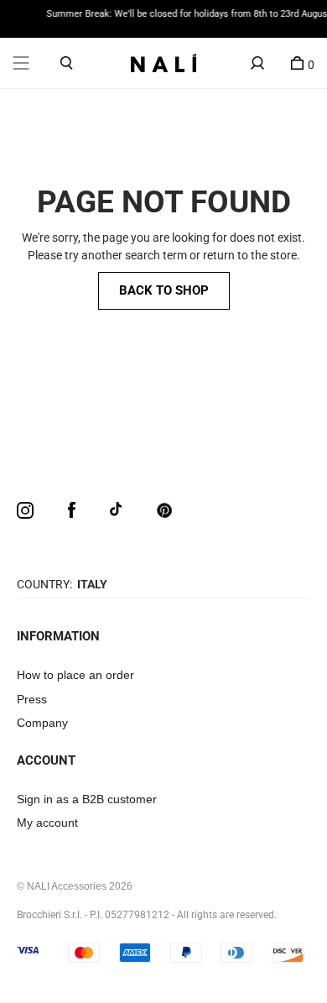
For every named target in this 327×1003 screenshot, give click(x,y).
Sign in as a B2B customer (87, 799)
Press (32, 699)
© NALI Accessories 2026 (74, 886)
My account (47, 822)
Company (42, 722)
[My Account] (257, 63)
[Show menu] (21, 63)
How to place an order (75, 675)
